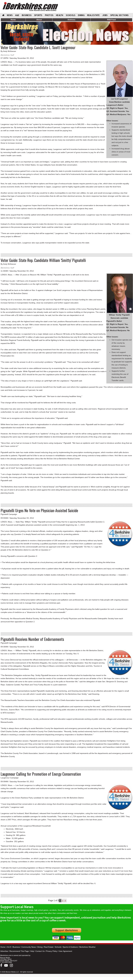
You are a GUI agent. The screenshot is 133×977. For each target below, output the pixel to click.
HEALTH (59, 15)
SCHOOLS (70, 15)
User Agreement (65, 951)
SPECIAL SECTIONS (119, 15)
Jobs (105, 15)
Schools (58, 947)
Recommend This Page (19, 951)
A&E (17, 15)
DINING (81, 15)
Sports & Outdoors (70, 947)
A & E (9, 947)
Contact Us (40, 951)
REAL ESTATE (93, 15)
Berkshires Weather (87, 947)
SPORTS (38, 15)
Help (32, 951)
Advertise (4, 951)
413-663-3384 (7, 962)
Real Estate (48, 947)
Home (2, 947)
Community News (28, 947)
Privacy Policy (51, 951)
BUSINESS (27, 15)
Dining (39, 947)
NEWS (10, 15)
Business (16, 947)
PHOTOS (49, 15)
